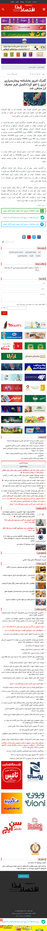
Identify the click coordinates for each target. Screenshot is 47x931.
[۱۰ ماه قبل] (41, 585)
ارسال (4, 313)
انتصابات (42, 437)
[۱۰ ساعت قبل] (41, 514)
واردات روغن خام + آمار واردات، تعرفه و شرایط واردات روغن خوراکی (22, 739)
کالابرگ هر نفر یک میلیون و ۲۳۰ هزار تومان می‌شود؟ (27, 758)
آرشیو (17, 2)
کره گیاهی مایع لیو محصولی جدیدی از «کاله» (21, 567)
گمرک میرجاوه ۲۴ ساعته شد (26, 544)
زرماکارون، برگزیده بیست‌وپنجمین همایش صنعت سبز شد (25, 751)
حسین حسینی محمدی (16, 252)
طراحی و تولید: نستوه (21, 916)
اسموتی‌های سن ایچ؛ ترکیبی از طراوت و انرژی (20, 599)
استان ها (42, 859)
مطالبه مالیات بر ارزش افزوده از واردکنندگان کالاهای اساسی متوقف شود (25, 698)
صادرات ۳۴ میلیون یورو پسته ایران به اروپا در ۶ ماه (27, 754)
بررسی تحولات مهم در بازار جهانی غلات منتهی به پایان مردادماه (24, 666)
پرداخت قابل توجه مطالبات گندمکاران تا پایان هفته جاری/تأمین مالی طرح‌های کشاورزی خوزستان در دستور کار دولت (24, 867)
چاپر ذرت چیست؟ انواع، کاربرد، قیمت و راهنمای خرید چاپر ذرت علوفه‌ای (23, 635)
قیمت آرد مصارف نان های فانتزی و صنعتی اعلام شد (27, 501)
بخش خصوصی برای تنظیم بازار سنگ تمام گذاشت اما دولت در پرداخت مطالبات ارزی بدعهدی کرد (24, 721)
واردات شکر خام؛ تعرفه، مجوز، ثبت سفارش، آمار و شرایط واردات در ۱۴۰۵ (23, 679)
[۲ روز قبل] (41, 538)
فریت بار (43, 556)
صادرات (38, 256)
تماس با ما (28, 2)
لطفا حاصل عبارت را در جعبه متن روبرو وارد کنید (31, 304)
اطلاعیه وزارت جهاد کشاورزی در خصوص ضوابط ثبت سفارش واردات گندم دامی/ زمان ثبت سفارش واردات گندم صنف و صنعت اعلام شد (18, 514)
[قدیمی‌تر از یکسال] (41, 593)
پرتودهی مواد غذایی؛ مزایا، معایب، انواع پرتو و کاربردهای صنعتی (23, 496)
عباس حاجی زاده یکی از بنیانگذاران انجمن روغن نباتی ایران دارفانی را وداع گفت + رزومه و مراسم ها (23, 471)
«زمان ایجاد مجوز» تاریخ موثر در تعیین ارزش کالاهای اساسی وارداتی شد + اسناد (24, 709)
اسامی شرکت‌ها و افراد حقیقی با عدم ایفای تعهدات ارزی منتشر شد (23, 715)
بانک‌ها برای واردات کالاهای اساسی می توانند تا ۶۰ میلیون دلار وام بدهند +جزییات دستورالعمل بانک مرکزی (19, 538)
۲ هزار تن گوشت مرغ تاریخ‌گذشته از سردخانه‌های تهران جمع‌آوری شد (23, 734)
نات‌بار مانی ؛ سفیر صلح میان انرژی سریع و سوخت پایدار (19, 576)
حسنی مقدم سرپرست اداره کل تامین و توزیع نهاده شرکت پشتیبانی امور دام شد (25, 442)
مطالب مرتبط (40, 264)
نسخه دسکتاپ (23, 876)
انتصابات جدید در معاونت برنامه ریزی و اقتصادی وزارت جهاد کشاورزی (25, 454)
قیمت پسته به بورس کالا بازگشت (33, 653)
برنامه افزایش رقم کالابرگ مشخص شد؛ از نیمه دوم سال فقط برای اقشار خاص (22, 658)
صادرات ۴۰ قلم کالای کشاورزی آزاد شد (31, 730)
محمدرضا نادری (22, 256)
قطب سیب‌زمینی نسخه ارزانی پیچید (32, 649)
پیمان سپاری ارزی (31, 252)
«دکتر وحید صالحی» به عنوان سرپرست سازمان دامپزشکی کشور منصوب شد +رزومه (23, 449)
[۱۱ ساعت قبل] (41, 530)
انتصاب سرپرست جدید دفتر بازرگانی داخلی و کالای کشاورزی (24, 445)
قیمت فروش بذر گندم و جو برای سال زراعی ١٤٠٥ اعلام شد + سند (23, 498)
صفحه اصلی (40, 67)
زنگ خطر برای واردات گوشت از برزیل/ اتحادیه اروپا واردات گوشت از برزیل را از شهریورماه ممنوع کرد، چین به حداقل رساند (22, 492)
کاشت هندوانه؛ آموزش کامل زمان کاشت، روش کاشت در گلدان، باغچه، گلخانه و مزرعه (23, 476)
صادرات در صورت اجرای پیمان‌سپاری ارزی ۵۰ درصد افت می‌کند (21, 269)
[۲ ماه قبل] (41, 569)
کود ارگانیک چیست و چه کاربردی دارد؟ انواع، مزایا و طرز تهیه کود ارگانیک (23, 487)
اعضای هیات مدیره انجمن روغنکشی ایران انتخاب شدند (26, 483)
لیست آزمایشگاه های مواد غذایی (34, 559)
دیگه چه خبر (32, 67)
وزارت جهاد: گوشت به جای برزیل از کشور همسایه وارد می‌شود (24, 480)
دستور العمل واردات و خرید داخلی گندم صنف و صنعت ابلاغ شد (23, 687)
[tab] (23, 463)
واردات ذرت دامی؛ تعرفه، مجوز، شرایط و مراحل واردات (26, 662)
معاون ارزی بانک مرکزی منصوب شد (32, 458)
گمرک (31, 256)
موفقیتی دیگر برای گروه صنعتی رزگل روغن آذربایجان (18, 583)
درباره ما (35, 2)
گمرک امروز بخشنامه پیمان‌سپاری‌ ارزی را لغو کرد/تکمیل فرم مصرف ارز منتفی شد (25, 84)
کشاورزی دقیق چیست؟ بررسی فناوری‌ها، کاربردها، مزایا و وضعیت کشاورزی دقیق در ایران (22, 613)
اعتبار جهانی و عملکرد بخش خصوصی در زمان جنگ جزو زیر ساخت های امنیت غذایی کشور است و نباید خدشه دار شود (22, 692)
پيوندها (22, 2)
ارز (15, 113)
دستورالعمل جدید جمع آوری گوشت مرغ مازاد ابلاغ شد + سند (19, 529)
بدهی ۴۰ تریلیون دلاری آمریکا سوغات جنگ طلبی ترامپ (26, 726)
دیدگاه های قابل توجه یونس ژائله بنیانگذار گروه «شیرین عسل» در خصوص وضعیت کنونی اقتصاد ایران (22, 703)
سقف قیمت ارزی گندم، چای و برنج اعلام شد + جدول (27, 504)
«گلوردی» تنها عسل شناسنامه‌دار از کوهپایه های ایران (19, 592)
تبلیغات (12, 2)
